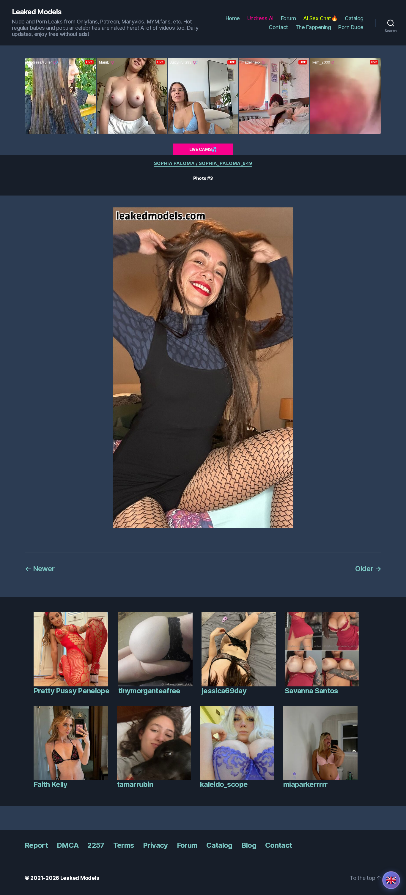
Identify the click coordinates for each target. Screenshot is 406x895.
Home (233, 18)
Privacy (155, 845)
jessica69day (224, 690)
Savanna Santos (311, 690)
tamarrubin (135, 784)
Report (36, 845)
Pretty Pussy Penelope (71, 690)
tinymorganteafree (149, 690)
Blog (248, 845)
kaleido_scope (224, 784)
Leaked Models (37, 11)
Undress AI (260, 18)
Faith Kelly (50, 784)
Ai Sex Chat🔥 (320, 18)
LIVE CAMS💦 (203, 149)
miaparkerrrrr (305, 784)
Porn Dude (350, 27)
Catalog (354, 18)
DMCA (67, 845)
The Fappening (313, 27)
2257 (95, 845)
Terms (123, 845)
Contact (278, 27)
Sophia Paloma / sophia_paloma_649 (203, 163)
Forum (288, 18)
